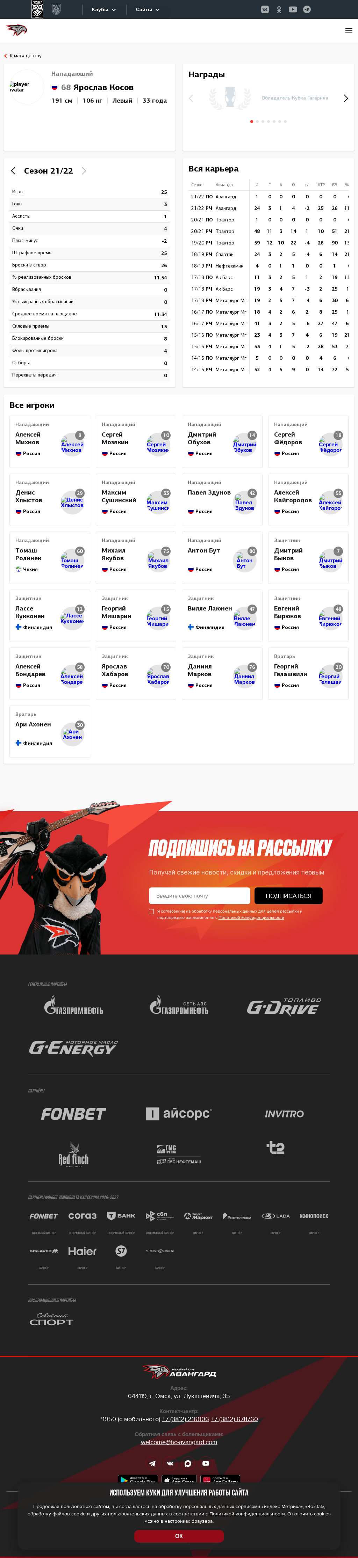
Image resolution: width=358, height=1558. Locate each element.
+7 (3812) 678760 (234, 1419)
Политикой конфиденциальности (251, 917)
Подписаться (289, 896)
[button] (345, 98)
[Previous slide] (14, 171)
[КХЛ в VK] (265, 9)
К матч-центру (26, 56)
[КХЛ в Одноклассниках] (279, 9)
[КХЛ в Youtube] (293, 9)
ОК (179, 1536)
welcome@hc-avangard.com (179, 1442)
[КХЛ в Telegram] (307, 9)
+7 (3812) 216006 (185, 1419)
